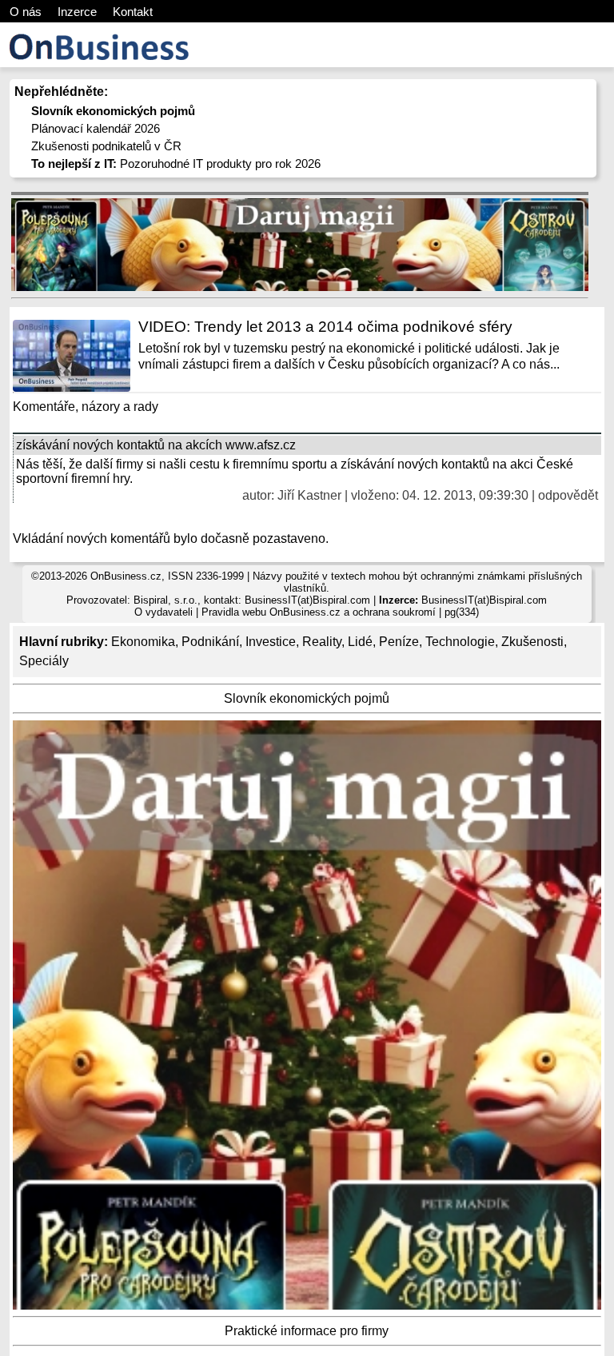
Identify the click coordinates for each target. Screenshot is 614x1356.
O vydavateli (163, 612)
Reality (321, 641)
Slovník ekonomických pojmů (306, 698)
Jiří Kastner (309, 495)
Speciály (44, 661)
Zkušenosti (532, 641)
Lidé (360, 641)
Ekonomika (143, 641)
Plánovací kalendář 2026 (95, 128)
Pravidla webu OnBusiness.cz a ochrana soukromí (318, 612)
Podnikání (210, 641)
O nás (26, 11)
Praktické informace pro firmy (307, 1331)
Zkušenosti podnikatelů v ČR (106, 146)
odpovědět (568, 495)
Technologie (460, 641)
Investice (270, 641)
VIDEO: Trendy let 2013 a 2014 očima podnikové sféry (325, 326)
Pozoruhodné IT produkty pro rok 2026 (176, 163)
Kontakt (133, 11)
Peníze (399, 641)
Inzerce (77, 11)
